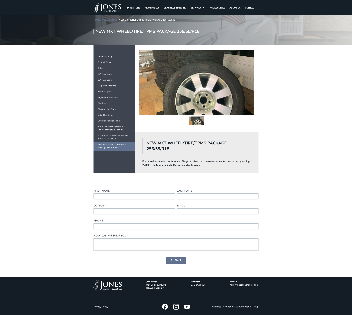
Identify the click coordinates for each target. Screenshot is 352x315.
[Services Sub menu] (205, 7)
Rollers (101, 68)
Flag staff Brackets (107, 85)
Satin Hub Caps (105, 115)
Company (100, 205)
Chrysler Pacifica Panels (109, 120)
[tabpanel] (196, 83)
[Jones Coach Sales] (108, 286)
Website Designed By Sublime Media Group (235, 306)
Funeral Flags (104, 62)
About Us (235, 7)
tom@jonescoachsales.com (244, 284)
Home (97, 19)
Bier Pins (102, 103)
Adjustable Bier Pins (108, 97)
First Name (102, 191)
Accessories (217, 7)
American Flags (105, 56)
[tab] (196, 121)
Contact (250, 7)
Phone (98, 220)
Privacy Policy (101, 306)
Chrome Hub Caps (107, 109)
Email (181, 205)
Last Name (184, 191)
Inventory (133, 7)
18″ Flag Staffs (105, 80)
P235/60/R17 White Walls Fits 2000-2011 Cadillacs (113, 137)
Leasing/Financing (175, 7)
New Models (152, 7)
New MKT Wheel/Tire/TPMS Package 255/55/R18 (112, 146)
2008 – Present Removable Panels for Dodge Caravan (111, 128)
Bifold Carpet (104, 91)
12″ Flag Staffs (105, 74)
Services (196, 7)
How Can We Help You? (111, 235)
